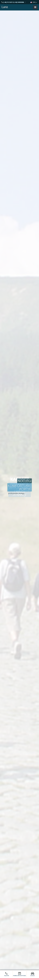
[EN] (34, 2)
